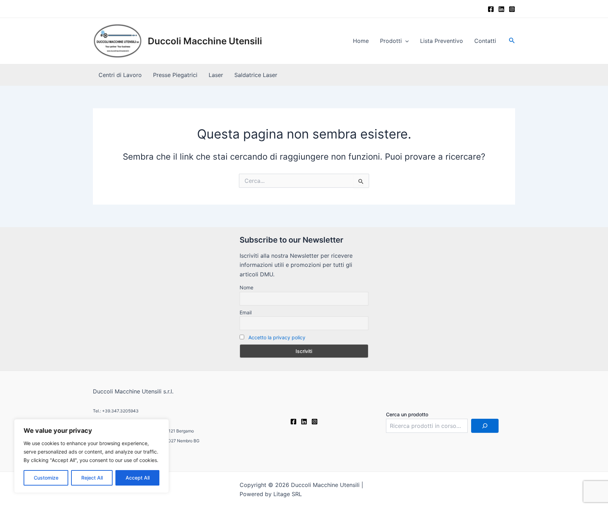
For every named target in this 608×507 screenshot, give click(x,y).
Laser (216, 74)
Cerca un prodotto (407, 414)
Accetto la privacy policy (276, 337)
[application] (405, 41)
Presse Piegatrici (175, 74)
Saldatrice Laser (255, 74)
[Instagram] (512, 9)
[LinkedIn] (501, 9)
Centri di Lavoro (120, 74)
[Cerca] (485, 426)
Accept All (138, 478)
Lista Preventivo (441, 40)
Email (246, 312)
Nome (246, 287)
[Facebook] (491, 9)
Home (361, 40)
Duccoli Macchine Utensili (205, 41)
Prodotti (391, 40)
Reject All (92, 478)
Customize (46, 478)
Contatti (485, 40)
